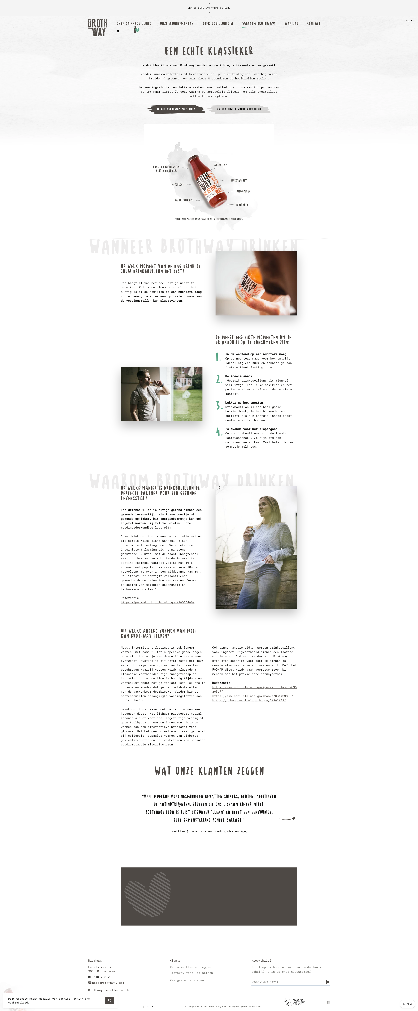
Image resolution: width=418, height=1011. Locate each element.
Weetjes (291, 24)
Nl (407, 20)
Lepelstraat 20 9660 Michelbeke (101, 969)
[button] (206, 854)
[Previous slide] (130, 818)
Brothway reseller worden (109, 990)
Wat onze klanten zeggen (190, 967)
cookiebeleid (18, 1002)
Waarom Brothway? (259, 24)
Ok (109, 1000)
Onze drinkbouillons (133, 24)
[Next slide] (287, 818)
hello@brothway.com (108, 983)
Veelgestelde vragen (187, 980)
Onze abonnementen (176, 24)
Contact (314, 24)
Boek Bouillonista (217, 24)
